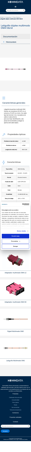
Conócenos (15, 412)
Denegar (15, 246)
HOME (2, 17)
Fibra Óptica (16, 17)
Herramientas (15, 407)
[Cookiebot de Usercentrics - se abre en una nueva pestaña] (22, 204)
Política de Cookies (23, 439)
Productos (8, 17)
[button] (15, 6)
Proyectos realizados (15, 417)
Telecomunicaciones (15, 410)
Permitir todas (15, 236)
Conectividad (15, 400)
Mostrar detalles (21, 231)
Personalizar (14, 241)
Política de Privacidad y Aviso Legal (10, 439)
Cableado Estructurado (15, 397)
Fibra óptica (15, 402)
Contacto (15, 421)
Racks (15, 405)
